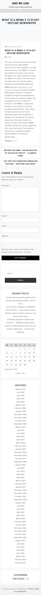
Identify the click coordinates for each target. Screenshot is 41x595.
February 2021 (20, 563)
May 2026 (20, 399)
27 (12, 365)
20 (12, 361)
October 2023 (20, 496)
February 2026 (20, 408)
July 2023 (20, 506)
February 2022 (20, 560)
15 (20, 357)
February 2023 (20, 522)
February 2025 (20, 446)
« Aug (17, 373)
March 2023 (20, 519)
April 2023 (20, 515)
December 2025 (20, 414)
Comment (6, 186)
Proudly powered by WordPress (14, 589)
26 (7, 365)
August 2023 (20, 503)
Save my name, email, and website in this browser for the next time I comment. (18, 250)
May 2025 (20, 436)
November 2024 (20, 455)
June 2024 (21, 471)
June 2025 (21, 433)
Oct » (23, 373)
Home (14, 141)
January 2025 (20, 449)
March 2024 (20, 481)
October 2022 (20, 534)
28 (16, 365)
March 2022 (20, 556)
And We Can (20, 3)
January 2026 (20, 411)
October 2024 (20, 459)
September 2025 (20, 424)
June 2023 (21, 509)
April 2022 (20, 553)
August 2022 (20, 541)
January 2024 (20, 487)
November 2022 (20, 531)
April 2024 (20, 478)
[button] (20, 11)
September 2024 (20, 462)
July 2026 (20, 392)
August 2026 (20, 389)
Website (5, 236)
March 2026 (20, 405)
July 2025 (20, 430)
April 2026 (20, 402)
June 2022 (21, 547)
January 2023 (20, 525)
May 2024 (20, 474)
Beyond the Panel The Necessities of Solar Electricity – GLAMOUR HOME (20, 153)
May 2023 (20, 512)
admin (9, 57)
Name (4, 216)
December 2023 (20, 490)
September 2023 (20, 500)
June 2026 (21, 395)
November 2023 (20, 493)
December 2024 (20, 452)
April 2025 (20, 440)
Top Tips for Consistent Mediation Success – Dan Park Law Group (21, 162)
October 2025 (20, 421)
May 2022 (20, 550)
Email (4, 226)
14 (16, 357)
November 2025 (20, 418)
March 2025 (20, 443)
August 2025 (20, 427)
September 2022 (20, 537)
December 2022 (20, 528)
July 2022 (20, 544)
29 (20, 365)
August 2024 (20, 465)
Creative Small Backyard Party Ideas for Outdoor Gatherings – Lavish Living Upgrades (20, 329)
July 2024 (20, 468)
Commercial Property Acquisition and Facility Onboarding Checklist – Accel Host (20, 301)
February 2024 (20, 484)
